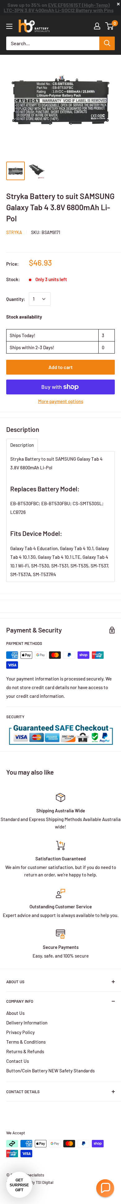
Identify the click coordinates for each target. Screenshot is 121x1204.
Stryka (14, 232)
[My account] (97, 26)
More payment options (60, 401)
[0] (110, 26)
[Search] (107, 43)
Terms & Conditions (26, 1042)
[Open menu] (9, 26)
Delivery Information (26, 1022)
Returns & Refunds (25, 1051)
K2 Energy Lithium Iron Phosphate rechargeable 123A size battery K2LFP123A (58, 9)
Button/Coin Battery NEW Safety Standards (50, 1070)
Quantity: (15, 299)
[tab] (22, 445)
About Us (15, 1013)
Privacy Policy (20, 1032)
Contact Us (17, 1061)
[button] (105, 1188)
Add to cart (60, 367)
